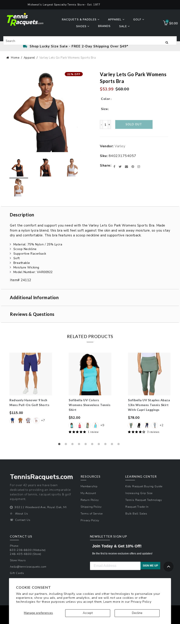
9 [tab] (113, 445)
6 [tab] (93, 445)
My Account (88, 493)
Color (105, 99)
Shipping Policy (91, 507)
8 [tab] (106, 445)
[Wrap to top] (168, 567)
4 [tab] (80, 445)
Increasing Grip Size (139, 493)
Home (15, 58)
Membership (89, 486)
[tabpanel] (30, 388)
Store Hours (18, 560)
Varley (120, 146)
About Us (21, 513)
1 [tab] (60, 445)
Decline (137, 613)
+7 (43, 420)
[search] (90, 40)
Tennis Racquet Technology (143, 500)
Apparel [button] (115, 19)
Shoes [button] (81, 26)
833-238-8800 (21, 550)
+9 (102, 425)
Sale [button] (123, 26)
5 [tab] (87, 445)
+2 (161, 425)
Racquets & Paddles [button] (79, 19)
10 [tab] (119, 445)
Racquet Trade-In (137, 507)
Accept (88, 613)
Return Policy (90, 500)
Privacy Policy (141, 602)
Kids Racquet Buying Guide (143, 486)
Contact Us (22, 520)
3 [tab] (73, 445)
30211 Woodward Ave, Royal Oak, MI (40, 507)
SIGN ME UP (150, 565)
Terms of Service (92, 513)
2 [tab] (67, 445)
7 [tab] (100, 445)
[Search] (166, 42)
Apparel (29, 58)
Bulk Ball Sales (136, 513)
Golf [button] (137, 19)
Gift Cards (17, 573)
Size (104, 109)
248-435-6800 (21, 554)
